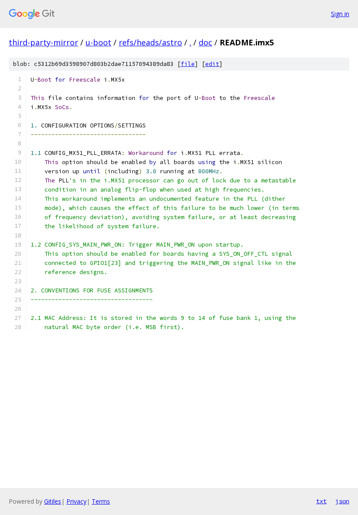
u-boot (98, 42)
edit (212, 64)
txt (321, 501)
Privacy (76, 501)
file (188, 64)
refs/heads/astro (150, 42)
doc (205, 42)
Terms (101, 501)
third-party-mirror (43, 42)
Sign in (340, 14)
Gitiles (52, 501)
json (342, 501)
